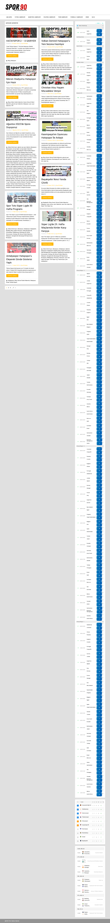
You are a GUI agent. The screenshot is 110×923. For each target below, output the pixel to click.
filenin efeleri (23, 157)
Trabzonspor (12, 182)
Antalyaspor (27, 228)
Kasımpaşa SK (30, 168)
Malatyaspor (50, 257)
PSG (32, 170)
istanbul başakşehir (18, 168)
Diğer (87, 17)
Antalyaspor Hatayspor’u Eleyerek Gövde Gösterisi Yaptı (19, 259)
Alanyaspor (33, 147)
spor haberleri (15, 175)
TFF (12, 105)
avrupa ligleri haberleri (26, 149)
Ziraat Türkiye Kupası (11, 282)
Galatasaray (9, 161)
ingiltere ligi (9, 166)
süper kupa (32, 175)
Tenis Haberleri (62, 17)
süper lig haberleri (67, 67)
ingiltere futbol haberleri (17, 164)
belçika (18, 152)
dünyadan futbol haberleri (21, 156)
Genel (60, 64)
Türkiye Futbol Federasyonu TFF (18, 184)
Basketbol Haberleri (34, 17)
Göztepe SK (16, 234)
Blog (93, 17)
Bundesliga (9, 154)
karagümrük (15, 236)
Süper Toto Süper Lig (16, 180)
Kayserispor (9, 170)
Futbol (47, 64)
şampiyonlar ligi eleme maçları (18, 173)
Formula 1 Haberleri (76, 17)
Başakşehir (14, 150)
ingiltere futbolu (28, 164)
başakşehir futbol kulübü (24, 150)
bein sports (13, 152)
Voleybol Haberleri (49, 17)
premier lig (28, 170)
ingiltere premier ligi (18, 166)
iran (25, 166)
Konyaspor (9, 237)
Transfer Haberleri (31, 182)
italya (24, 168)
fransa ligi (8, 159)
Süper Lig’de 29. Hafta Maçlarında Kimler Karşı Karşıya (53, 227)
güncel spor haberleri (52, 65)
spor (65, 65)
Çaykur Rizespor (18, 230)
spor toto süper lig (51, 67)
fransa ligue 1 (15, 159)
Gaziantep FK (16, 161)
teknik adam (59, 69)
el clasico (30, 156)
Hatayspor (13, 60)
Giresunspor (26, 161)
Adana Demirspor (12, 147)
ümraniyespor (18, 185)
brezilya (30, 152)
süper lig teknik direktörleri (48, 69)
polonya (22, 170)
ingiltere (8, 164)
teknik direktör (67, 69)
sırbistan (8, 175)
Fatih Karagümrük (27, 230)
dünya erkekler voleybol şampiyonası (22, 154)
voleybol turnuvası (26, 187)
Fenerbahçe (16, 157)
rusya (11, 171)
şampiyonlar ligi (18, 171)
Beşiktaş (23, 152)
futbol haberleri (54, 64)
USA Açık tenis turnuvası (29, 185)
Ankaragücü (9, 149)
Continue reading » (12, 55)
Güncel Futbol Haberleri (12, 163)
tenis (24, 180)
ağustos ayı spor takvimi (24, 147)
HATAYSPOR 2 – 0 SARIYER (21, 40)
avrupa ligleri (16, 149)
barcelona (8, 150)
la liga (14, 170)
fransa (34, 157)
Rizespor (56, 257)
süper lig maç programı (22, 178)
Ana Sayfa (9, 17)
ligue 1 (18, 170)
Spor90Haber (24, 43)
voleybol (8, 187)
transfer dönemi (21, 182)
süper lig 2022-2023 (16, 177)
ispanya (29, 166)
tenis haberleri (30, 180)
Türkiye (8, 184)
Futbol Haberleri (20, 17)
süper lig (59, 67)
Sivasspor (29, 173)
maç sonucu (50, 204)
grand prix (33, 161)
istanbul (10, 168)
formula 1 (29, 157)
